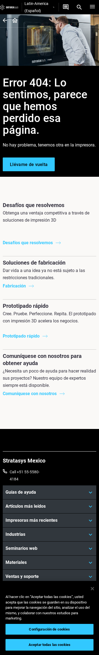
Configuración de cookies (49, 629)
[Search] (79, 7)
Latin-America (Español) (36, 7)
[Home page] (13, 21)
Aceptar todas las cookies (49, 645)
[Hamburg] (92, 7)
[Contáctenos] (66, 7)
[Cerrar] (92, 589)
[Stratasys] (9, 7)
